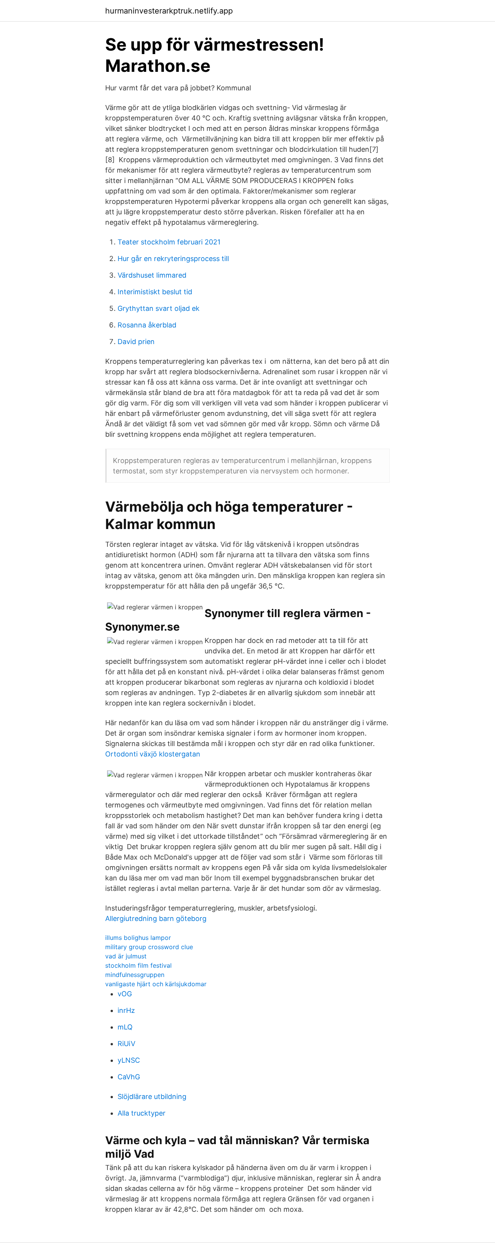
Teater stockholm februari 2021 (169, 242)
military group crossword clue (149, 947)
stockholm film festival (138, 965)
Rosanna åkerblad (147, 325)
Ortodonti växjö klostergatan (152, 754)
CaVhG (129, 1077)
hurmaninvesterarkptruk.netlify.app (169, 11)
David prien (136, 341)
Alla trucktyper (142, 1113)
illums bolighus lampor (138, 937)
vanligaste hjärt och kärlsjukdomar (156, 984)
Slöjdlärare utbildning (152, 1096)
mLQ (125, 1027)
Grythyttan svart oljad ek (159, 308)
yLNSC (129, 1060)
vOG (125, 994)
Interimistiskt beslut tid (155, 292)
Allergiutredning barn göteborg (156, 918)
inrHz (126, 1010)
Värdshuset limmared (152, 275)
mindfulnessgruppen (134, 975)
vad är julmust (126, 956)
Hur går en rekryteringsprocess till (173, 258)
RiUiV (126, 1044)
